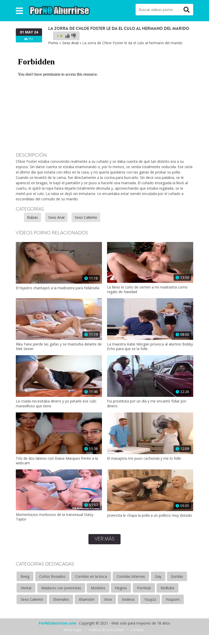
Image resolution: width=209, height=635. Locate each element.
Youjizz (150, 599)
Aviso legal (72, 629)
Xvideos (128, 599)
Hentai (26, 587)
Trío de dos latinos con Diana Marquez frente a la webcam (57, 460)
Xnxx (108, 599)
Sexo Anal (70, 42)
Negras (121, 587)
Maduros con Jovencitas (61, 587)
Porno (53, 42)
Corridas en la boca (91, 576)
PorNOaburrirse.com (57, 623)
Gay (158, 576)
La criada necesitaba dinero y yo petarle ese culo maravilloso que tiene (56, 403)
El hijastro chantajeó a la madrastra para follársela (57, 288)
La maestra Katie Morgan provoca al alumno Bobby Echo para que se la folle (150, 346)
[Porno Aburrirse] (59, 10)
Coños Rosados (52, 576)
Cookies (137, 629)
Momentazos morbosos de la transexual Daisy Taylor (54, 517)
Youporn (173, 599)
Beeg (25, 576)
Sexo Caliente (86, 217)
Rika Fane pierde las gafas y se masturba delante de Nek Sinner (59, 346)
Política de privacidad (106, 629)
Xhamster (87, 599)
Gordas (177, 576)
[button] (19, 10)
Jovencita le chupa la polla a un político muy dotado (149, 515)
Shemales (61, 599)
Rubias (32, 217)
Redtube (167, 587)
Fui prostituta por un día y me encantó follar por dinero (146, 403)
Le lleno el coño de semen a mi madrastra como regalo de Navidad (147, 289)
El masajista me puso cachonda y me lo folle (144, 458)
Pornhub (144, 587)
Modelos (98, 587)
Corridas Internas (131, 576)
